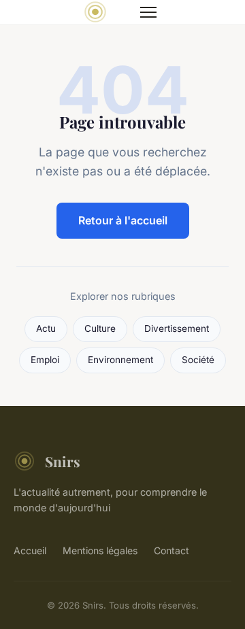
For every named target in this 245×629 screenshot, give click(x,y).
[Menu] (148, 12)
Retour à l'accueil (122, 220)
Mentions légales (100, 550)
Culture (100, 328)
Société (198, 359)
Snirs (62, 461)
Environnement (120, 359)
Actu (46, 328)
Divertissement (176, 328)
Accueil (30, 550)
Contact (171, 550)
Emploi (45, 359)
